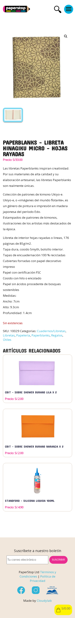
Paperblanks (40, 335)
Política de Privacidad (43, 578)
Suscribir (58, 559)
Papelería (23, 335)
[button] (65, 36)
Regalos (56, 335)
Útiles (7, 340)
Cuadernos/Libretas (51, 331)
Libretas (9, 335)
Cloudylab (44, 600)
